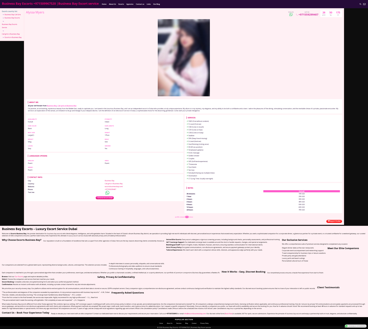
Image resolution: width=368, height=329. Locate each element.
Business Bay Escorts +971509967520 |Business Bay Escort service (50, 3)
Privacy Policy (204, 323)
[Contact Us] (364, 4)
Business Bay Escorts (12, 18)
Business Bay (52, 106)
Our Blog (156, 4)
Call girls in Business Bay (67, 106)
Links (149, 4)
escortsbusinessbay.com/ (114, 186)
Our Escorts (19, 276)
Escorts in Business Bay (13, 37)
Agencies (129, 4)
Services (178, 323)
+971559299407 (308, 14)
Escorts (121, 4)
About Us (112, 4)
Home (104, 4)
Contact (194, 323)
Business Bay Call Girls (13, 14)
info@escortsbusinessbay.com (195, 314)
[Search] (360, 4)
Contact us (140, 4)
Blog (186, 323)
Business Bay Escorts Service (9, 26)
